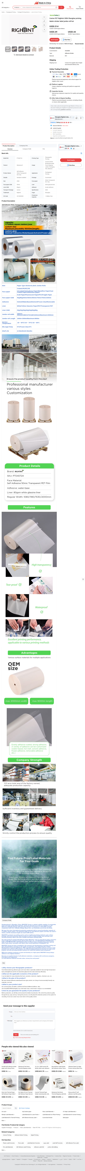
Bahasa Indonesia (48, 1161)
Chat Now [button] (67, 39)
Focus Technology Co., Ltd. (32, 1164)
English (13, 1159)
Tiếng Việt (40, 1161)
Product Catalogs (25, 1108)
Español (18, 1159)
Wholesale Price (49, 1156)
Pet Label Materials (8, 1147)
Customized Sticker (47, 1117)
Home (3, 12)
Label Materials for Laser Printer (30, 1114)
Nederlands (55, 1159)
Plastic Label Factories (9, 1143)
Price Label (21, 1143)
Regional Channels (67, 1156)
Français (30, 1159)
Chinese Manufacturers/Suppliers (27, 1156)
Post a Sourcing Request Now (22, 1037)
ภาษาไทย (79, 1159)
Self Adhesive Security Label (29, 1117)
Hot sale (4, 1111)
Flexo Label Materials (47, 1111)
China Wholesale (41, 1156)
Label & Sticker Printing (36, 12)
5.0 (66, 148)
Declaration (59, 1164)
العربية (61, 1159)
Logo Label (46, 1143)
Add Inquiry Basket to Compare (25, 55)
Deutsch (49, 1159)
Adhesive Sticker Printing (21, 1135)
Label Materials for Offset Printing (51, 1114)
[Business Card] (81, 153)
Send (16, 1034)
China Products (15, 1156)
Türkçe (34, 1161)
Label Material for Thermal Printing (11, 1117)
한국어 (65, 1159)
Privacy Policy (67, 1164)
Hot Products (7, 1156)
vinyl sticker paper (26, 1111)
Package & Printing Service (23, 12)
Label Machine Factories (33, 1143)
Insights (46, 1157)
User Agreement (51, 1164)
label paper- (66, 1117)
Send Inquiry (54, 39)
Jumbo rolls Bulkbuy (52, 1147)
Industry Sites (58, 1156)
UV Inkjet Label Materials (69, 1111)
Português (24, 1159)
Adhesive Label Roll (39, 1147)
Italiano (43, 1159)
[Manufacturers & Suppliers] (42, 2)
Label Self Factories (57, 1143)
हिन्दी (74, 1159)
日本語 (70, 1159)
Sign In (52, 138)
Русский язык (37, 1159)
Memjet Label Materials (8, 1114)
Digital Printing (34, 1135)
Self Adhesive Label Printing (23, 1147)
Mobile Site (39, 1157)
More (3, 1150)
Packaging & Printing (11, 12)
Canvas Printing (7, 1135)
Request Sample (79, 43)
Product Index (76, 1156)
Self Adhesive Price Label (72, 1143)
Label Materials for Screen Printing (72, 1114)
